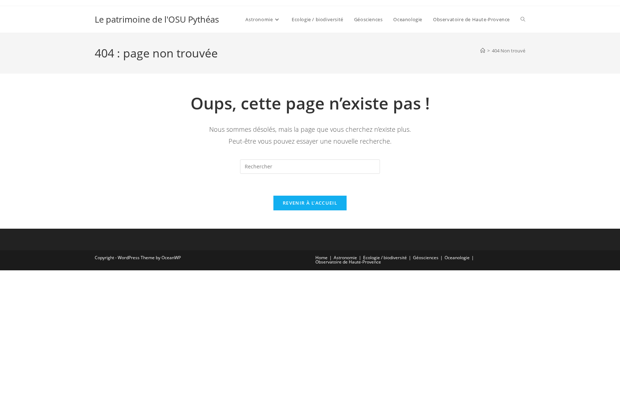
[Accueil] (482, 50)
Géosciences (425, 258)
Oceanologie (457, 258)
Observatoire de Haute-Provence (348, 262)
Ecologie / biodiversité (385, 258)
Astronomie (345, 258)
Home (321, 258)
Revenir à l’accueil (310, 203)
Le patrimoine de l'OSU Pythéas (157, 19)
